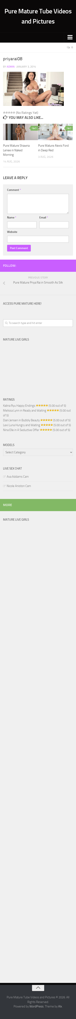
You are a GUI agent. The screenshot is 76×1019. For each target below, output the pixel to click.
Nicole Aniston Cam (19, 486)
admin (11, 66)
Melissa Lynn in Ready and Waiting (24, 410)
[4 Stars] (11, 112)
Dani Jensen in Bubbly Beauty (21, 420)
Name (11, 217)
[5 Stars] (14, 112)
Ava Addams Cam (18, 476)
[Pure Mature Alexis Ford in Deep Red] (55, 132)
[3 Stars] (9, 112)
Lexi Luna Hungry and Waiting (21, 425)
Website (12, 232)
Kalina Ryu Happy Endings (19, 405)
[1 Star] (4, 112)
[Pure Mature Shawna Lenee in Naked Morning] (20, 132)
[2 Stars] (6, 112)
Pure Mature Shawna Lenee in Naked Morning (16, 150)
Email (43, 217)
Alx (60, 1006)
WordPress (36, 1006)
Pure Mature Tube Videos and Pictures (38, 16)
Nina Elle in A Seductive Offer (21, 430)
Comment (14, 190)
